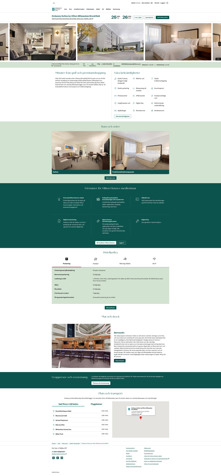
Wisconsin (65, 443)
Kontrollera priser (163, 17)
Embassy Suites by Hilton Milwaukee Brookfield (95, 443)
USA (59, 443)
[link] (106, 64)
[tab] (66, 261)
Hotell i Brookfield (75, 443)
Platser (54, 443)
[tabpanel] (110, 285)
